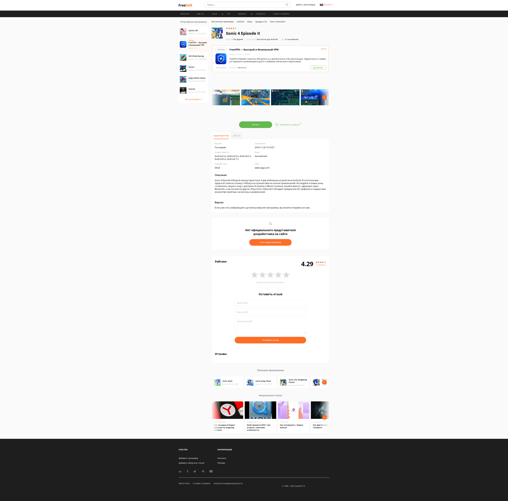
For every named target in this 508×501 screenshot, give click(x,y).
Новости (260, 14)
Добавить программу (188, 458)
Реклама (221, 463)
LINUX (214, 14)
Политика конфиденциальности (228, 483)
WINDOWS (184, 14)
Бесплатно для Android (267, 39)
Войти (299, 5)
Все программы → (193, 99)
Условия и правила (201, 483)
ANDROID (242, 14)
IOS (228, 14)
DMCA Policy (184, 483)
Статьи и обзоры (281, 14)
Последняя (234, 39)
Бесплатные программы (223, 21)
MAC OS (200, 14)
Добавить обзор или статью (191, 463)
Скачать (255, 124)
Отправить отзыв (270, 340)
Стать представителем (270, 242)
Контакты (221, 458)
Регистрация (309, 5)
